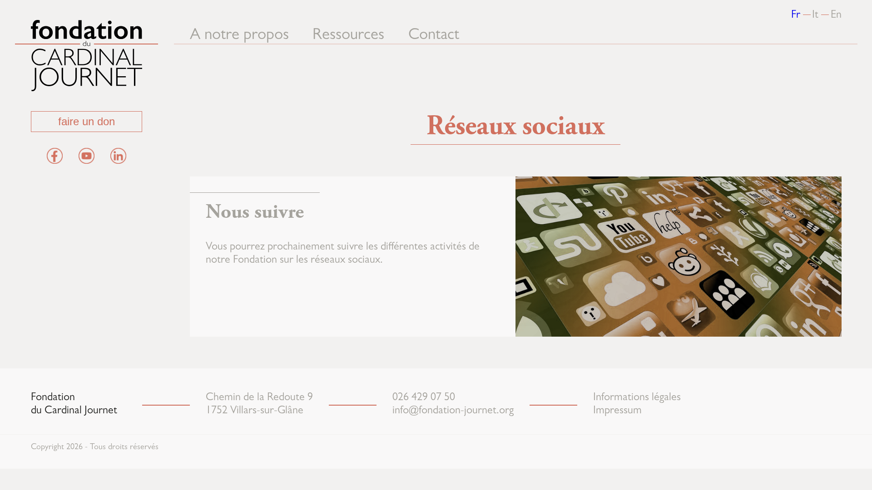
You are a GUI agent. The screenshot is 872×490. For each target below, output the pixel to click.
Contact (433, 36)
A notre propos (239, 36)
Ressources (348, 36)
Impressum (617, 411)
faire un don (86, 121)
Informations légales (637, 398)
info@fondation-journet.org (453, 411)
